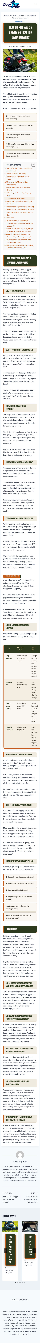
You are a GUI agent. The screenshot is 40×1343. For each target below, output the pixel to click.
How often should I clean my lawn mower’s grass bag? (19, 241)
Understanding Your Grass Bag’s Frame (18, 188)
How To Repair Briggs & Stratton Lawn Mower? (31, 1197)
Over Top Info (15, 46)
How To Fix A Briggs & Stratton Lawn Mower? (10, 1197)
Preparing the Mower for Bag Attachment (17, 183)
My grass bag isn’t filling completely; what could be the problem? (20, 246)
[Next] (34, 1250)
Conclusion (10, 218)
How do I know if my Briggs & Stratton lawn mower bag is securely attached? (20, 223)
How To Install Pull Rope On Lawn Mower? (10, 1249)
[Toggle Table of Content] (32, 165)
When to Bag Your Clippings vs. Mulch (20, 209)
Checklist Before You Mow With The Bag (20, 213)
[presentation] (10, 1226)
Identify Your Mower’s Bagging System (18, 177)
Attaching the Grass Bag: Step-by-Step (19, 194)
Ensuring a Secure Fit (17, 198)
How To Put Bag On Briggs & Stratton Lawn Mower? (19, 169)
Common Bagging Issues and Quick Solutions (19, 202)
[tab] (15, 1282)
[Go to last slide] (5, 1250)
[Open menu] (36, 4)
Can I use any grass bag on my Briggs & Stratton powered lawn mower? (20, 230)
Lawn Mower (20, 21)
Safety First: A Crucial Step (16, 174)
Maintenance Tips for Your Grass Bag (20, 207)
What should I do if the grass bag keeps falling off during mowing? (19, 235)
